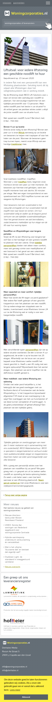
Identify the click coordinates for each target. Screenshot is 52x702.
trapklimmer (16, 144)
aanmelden (18, 3)
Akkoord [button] (26, 697)
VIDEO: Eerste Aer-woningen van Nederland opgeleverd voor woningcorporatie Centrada (17, 529)
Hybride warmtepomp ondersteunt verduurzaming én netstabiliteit (17, 540)
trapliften (22, 182)
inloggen (7, 3)
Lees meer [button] (15, 690)
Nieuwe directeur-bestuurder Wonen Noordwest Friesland (14, 518)
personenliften (32, 350)
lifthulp (21, 132)
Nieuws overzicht (12, 567)
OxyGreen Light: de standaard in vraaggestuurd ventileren (17, 559)
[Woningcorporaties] (26, 15)
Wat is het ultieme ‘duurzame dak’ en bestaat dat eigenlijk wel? (17, 549)
